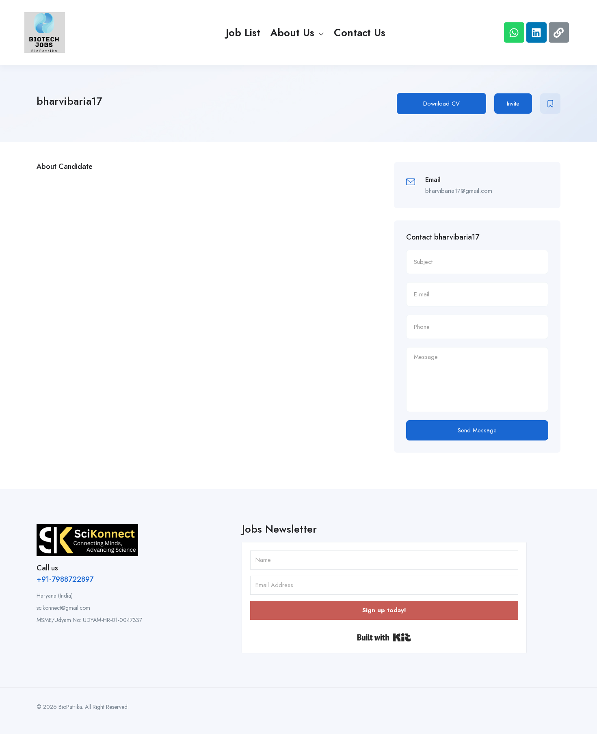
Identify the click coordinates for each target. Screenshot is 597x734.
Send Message (477, 430)
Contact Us (359, 32)
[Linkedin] (536, 32)
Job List (243, 32)
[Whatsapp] (514, 32)
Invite (513, 103)
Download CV (441, 103)
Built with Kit (384, 637)
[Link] (559, 32)
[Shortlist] (550, 103)
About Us (294, 32)
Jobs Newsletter (279, 529)
